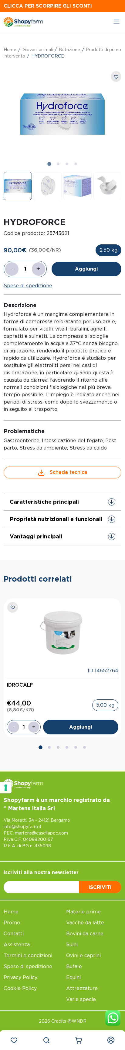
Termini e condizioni (28, 955)
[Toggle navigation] (116, 22)
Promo (12, 923)
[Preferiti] (14, 1040)
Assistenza (17, 944)
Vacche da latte (85, 923)
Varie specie (81, 999)
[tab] (49, 164)
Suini (72, 944)
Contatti (14, 933)
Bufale (74, 966)
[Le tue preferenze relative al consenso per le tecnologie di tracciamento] (6, 787)
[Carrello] (78, 1040)
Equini (73, 977)
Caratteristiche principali (44, 502)
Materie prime (83, 912)
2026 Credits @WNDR (62, 1021)
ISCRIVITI (100, 887)
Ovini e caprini (83, 955)
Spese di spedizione (28, 286)
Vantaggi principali (36, 536)
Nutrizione (69, 49)
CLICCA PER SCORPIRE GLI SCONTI (48, 6)
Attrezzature (82, 988)
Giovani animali (37, 49)
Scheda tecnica (68, 472)
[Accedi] (111, 1040)
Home (10, 49)
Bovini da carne (84, 933)
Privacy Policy (20, 977)
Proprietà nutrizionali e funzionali (56, 519)
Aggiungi (86, 269)
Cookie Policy (20, 988)
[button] (18, 186)
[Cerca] (46, 1040)
